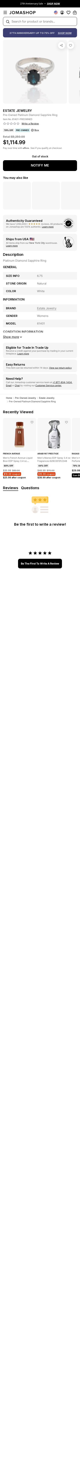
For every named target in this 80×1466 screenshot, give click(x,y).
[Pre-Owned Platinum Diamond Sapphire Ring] (70, 45)
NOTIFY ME (40, 165)
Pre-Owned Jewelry (25, 398)
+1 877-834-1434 (62, 382)
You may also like (15, 178)
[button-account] (62, 12)
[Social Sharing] (61, 45)
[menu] (5, 12)
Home (9, 398)
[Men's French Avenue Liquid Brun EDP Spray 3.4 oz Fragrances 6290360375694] (32, 422)
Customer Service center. (48, 385)
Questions (30, 488)
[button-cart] (75, 12)
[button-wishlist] (68, 12)
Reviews (10, 488)
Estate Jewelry (47, 398)
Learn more (48, 226)
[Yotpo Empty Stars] (11, 123)
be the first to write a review (40, 563)
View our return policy (60, 367)
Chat (17, 385)
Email (9, 385)
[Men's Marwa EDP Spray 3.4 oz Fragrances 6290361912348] (66, 422)
